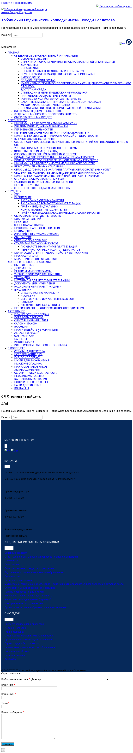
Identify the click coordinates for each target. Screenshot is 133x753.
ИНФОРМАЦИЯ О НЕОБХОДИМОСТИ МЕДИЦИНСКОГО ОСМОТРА (54, 163)
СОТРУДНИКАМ (24, 335)
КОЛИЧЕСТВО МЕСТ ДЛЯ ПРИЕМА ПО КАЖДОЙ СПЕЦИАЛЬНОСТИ (56, 135)
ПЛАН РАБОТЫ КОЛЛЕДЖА (31, 314)
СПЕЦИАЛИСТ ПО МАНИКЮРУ (40, 292)
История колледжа (15, 627)
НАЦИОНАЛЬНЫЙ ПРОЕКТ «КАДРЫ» (37, 286)
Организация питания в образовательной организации (35, 607)
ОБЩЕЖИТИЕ (22, 237)
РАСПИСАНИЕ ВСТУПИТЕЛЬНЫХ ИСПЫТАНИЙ (43, 181)
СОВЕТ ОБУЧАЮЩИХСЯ (29, 225)
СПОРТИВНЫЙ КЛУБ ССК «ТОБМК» (36, 234)
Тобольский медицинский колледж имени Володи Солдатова (58, 20)
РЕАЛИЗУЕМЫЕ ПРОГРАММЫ (33, 271)
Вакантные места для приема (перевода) (28, 599)
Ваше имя (8, 685)
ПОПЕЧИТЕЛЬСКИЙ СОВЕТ (31, 382)
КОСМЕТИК (28, 295)
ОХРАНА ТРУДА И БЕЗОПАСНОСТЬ (35, 372)
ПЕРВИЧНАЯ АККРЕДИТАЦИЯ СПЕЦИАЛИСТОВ (50, 249)
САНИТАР (27, 302)
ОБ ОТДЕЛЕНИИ (24, 265)
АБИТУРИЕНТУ (17, 120)
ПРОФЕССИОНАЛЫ (26, 255)
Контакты (10, 659)
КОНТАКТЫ (21, 388)
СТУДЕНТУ (14, 191)
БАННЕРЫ (20, 339)
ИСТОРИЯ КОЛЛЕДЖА (28, 354)
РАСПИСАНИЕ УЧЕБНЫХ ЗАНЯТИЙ (42, 200)
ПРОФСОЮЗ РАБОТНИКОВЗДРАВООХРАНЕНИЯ (30, 368)
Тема (5, 703)
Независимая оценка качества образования (30, 647)
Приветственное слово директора (24, 624)
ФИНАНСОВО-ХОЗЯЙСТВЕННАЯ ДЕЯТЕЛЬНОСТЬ (51, 98)
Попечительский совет (18, 651)
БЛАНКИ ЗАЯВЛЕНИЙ (27, 218)
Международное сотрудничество (24, 603)
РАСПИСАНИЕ (22, 197)
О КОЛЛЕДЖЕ (16, 348)
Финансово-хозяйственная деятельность (28, 595)
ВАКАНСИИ (21, 326)
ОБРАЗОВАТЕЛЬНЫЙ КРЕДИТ (33, 117)
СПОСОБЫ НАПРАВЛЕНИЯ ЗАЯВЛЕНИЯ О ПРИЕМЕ (45, 154)
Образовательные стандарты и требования (29, 568)
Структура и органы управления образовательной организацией (41, 556)
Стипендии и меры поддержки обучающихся (30, 587)
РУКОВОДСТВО (30, 77)
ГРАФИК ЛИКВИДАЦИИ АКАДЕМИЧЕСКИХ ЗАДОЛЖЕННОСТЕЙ (60, 212)
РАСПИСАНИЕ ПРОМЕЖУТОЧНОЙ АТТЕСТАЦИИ (51, 203)
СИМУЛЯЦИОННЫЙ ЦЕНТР (31, 320)
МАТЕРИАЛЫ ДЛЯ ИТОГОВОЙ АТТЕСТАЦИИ (42, 280)
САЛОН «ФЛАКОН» (25, 323)
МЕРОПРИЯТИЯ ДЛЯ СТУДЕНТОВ (35, 258)
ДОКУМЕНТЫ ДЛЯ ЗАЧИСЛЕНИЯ (34, 283)
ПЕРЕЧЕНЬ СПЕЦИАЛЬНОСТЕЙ (33, 129)
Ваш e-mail (8, 694)
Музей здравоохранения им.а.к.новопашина (29, 635)
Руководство (12, 576)
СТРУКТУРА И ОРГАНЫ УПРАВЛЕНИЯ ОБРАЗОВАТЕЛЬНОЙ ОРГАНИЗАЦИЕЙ (68, 61)
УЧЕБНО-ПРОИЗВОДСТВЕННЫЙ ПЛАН (38, 274)
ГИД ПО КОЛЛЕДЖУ (27, 357)
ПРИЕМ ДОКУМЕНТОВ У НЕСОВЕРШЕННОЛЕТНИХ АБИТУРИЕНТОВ (56, 160)
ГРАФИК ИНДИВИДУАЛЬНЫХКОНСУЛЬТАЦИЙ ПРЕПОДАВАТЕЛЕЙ (44, 208)
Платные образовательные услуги (24, 591)
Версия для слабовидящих (115, 6)
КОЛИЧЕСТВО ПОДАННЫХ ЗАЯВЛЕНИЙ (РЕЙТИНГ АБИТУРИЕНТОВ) (57, 175)
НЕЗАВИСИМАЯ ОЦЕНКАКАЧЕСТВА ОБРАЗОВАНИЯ (30, 377)
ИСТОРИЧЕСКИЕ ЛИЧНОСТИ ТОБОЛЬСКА (40, 345)
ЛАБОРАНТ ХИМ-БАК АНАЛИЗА (40, 305)
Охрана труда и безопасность (22, 643)
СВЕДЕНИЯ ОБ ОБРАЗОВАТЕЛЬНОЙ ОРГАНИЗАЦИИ (46, 55)
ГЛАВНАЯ (13, 52)
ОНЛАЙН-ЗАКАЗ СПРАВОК (30, 240)
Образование (12, 564)
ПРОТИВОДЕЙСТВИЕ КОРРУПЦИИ (36, 329)
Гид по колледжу (14, 631)
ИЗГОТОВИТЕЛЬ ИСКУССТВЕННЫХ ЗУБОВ (47, 298)
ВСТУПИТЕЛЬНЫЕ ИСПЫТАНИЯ (34, 138)
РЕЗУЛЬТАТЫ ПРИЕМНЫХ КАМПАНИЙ (38, 166)
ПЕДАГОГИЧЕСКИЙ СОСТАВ (38, 80)
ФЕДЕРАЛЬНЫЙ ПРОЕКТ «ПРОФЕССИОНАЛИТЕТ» (45, 114)
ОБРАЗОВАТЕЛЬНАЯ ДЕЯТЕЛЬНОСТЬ (37, 215)
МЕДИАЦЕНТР (23, 231)
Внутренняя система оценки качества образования (34, 572)
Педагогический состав (18, 580)
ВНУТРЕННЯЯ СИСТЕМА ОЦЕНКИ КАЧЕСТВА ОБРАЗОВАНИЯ (58, 74)
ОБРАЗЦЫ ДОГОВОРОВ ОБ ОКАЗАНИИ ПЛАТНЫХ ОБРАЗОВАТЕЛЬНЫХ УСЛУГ (62, 169)
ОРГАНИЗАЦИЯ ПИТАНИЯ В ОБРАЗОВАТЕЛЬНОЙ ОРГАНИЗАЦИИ (61, 108)
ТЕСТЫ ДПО (22, 277)
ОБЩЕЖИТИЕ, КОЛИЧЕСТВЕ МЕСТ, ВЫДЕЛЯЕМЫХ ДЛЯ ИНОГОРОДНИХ (59, 172)
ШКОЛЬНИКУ (22, 289)
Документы (11, 560)
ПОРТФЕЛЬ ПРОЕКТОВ (28, 317)
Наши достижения (15, 655)
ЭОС (16, 194)
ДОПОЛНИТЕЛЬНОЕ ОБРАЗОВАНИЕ (30, 262)
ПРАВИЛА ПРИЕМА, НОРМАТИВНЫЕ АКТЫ (41, 126)
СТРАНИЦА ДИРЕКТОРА (29, 351)
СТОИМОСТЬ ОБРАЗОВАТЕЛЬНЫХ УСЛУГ (40, 178)
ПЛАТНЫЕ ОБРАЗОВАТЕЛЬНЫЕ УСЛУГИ (46, 95)
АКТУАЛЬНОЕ (16, 311)
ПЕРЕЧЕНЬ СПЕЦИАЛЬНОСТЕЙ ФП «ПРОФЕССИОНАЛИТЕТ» (51, 132)
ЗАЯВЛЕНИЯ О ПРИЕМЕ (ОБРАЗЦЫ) (36, 151)
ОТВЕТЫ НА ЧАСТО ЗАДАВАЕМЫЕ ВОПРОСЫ (42, 188)
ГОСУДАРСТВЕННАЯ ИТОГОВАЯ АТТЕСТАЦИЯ (49, 246)
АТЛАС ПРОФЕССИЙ (27, 332)
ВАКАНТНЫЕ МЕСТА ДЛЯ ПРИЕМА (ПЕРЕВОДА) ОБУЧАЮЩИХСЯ (61, 101)
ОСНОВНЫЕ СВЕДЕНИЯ (35, 58)
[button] (8, 46)
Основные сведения (16, 552)
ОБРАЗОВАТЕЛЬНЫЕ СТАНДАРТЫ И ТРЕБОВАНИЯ (52, 71)
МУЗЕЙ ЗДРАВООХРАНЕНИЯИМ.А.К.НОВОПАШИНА (31, 362)
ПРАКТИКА (21, 222)
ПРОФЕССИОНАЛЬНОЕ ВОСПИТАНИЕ (37, 228)
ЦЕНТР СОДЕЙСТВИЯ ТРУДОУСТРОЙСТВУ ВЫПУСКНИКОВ (51, 252)
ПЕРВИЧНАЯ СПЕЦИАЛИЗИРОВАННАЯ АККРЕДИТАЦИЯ (49, 308)
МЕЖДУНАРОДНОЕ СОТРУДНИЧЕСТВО (45, 104)
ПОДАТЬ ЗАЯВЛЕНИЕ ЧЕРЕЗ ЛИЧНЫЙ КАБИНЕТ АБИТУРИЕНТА (54, 157)
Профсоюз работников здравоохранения (28, 639)
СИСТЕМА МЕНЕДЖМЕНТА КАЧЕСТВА (37, 111)
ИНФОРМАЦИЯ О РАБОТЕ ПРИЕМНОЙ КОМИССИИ (45, 123)
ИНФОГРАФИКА (24, 342)
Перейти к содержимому (16, 2)
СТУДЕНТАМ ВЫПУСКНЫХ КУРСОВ (36, 243)
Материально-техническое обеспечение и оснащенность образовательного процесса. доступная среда (64, 583)
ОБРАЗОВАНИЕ (30, 68)
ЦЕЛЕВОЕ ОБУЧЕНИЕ (27, 185)
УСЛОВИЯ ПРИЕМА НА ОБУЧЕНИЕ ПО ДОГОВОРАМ (45, 148)
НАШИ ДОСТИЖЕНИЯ (27, 385)
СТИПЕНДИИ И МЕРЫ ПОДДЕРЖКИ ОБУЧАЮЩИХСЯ (54, 92)
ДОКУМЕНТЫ (29, 64)
